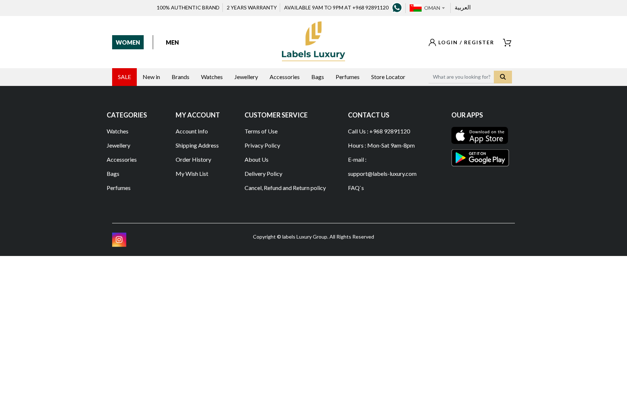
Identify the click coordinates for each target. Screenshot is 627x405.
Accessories (122, 159)
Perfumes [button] (348, 76)
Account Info (192, 131)
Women (128, 42)
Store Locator (388, 76)
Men (172, 42)
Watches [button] (212, 76)
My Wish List (192, 173)
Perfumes (119, 187)
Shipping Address (197, 145)
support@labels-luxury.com (382, 173)
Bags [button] (317, 76)
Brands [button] (180, 76)
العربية (463, 7)
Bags (113, 173)
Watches (117, 131)
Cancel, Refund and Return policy (285, 187)
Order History (193, 159)
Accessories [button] (285, 76)
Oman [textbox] (432, 8)
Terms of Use (261, 131)
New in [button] (151, 76)
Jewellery (118, 145)
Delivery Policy (263, 173)
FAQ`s (356, 187)
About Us (257, 159)
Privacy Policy (262, 145)
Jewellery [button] (246, 76)
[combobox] (434, 8)
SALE (124, 76)
